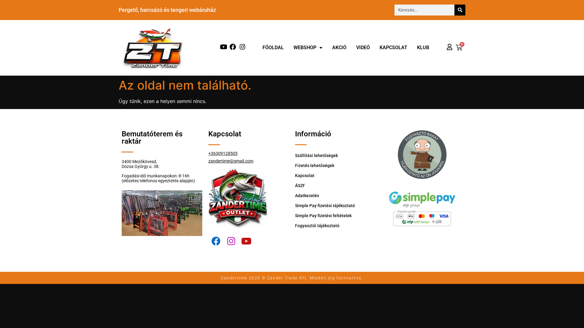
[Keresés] (459, 10)
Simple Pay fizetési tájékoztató (325, 205)
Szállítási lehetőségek (316, 155)
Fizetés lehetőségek (314, 165)
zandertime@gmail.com (230, 161)
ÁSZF (300, 185)
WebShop (305, 47)
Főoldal (273, 47)
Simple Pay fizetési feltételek (323, 215)
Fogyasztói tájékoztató (317, 225)
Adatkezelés (307, 195)
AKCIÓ (339, 47)
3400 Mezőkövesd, (139, 161)
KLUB (423, 47)
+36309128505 (223, 153)
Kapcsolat (393, 47)
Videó (363, 47)
